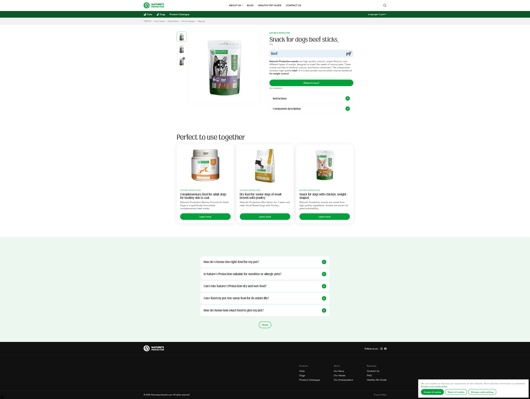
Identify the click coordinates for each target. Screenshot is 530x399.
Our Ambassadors (343, 379)
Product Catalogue (309, 379)
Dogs (302, 375)
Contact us (293, 5)
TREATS (147, 21)
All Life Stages (188, 21)
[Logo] (154, 5)
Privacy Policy (380, 394)
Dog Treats (159, 21)
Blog (250, 5)
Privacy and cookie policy (434, 386)
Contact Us (373, 371)
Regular (201, 21)
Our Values (339, 375)
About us (235, 5)
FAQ (369, 375)
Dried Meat (173, 21)
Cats (302, 371)
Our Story (339, 371)
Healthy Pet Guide (376, 379)
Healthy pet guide (269, 5)
